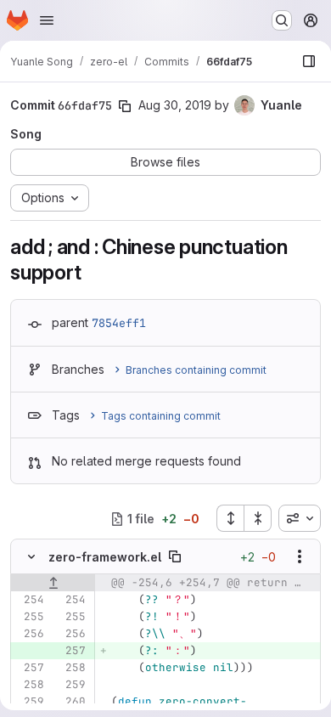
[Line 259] (71, 684)
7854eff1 (119, 322)
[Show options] (299, 556)
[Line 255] (29, 616)
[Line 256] (29, 633)
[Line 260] (71, 701)
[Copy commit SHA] (125, 106)
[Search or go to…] (282, 20)
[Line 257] (29, 667)
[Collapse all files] (258, 518)
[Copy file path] (175, 556)
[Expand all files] (230, 518)
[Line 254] (29, 599)
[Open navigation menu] (46, 20)
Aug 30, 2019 (174, 105)
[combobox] (299, 518)
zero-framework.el (104, 557)
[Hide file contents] (31, 556)
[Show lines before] (53, 582)
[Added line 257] (71, 650)
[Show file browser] (309, 61)
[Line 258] (71, 667)
